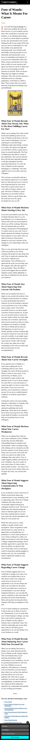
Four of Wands (18, 26)
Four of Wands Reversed (10, 720)
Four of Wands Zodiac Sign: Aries (13, 722)
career (3, 23)
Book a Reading (15, 737)
